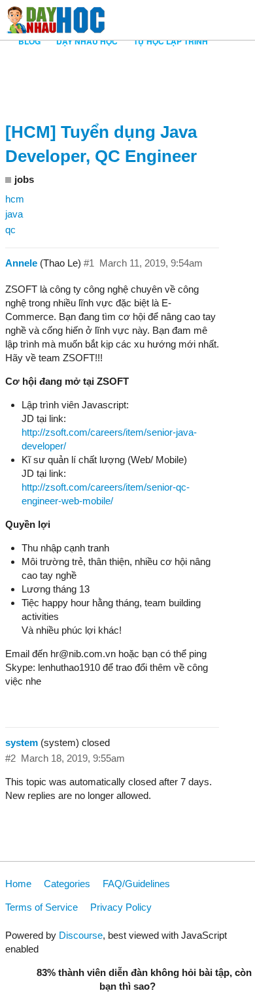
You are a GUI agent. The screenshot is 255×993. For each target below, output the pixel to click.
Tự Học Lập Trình (170, 41)
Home (18, 883)
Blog (29, 41)
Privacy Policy (121, 907)
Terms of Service (41, 907)
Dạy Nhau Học (87, 41)
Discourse (81, 935)
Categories (67, 883)
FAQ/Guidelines (136, 883)
